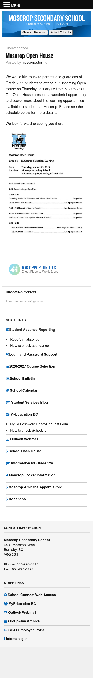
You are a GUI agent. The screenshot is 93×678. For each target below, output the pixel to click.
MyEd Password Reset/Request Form (39, 423)
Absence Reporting (34, 32)
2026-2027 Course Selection (32, 366)
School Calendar (60, 32)
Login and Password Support (33, 354)
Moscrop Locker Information (32, 474)
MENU (16, 5)
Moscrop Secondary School (47, 18)
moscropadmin (33, 62)
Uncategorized (17, 47)
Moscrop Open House (29, 55)
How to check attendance (29, 345)
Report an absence (24, 339)
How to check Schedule (28, 430)
